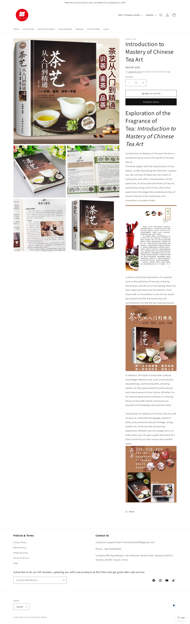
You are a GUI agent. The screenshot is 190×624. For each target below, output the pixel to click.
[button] (161, 15)
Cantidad (129, 77)
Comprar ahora (151, 101)
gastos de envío (135, 72)
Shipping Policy (20, 552)
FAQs (15, 563)
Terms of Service (21, 558)
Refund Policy (20, 547)
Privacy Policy (19, 542)
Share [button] (131, 511)
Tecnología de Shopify (38, 617)
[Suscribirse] (63, 580)
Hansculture (24, 617)
